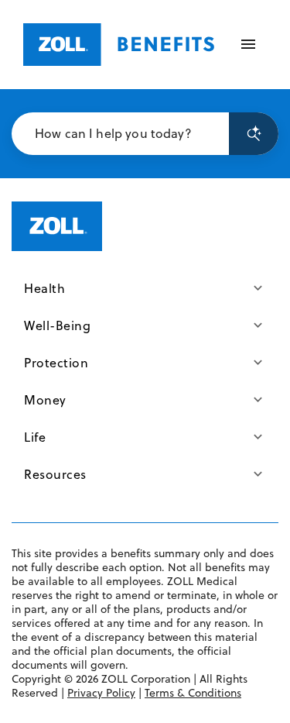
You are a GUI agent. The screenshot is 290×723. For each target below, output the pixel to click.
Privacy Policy (101, 693)
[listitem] (145, 288)
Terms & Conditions (193, 693)
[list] (145, 381)
